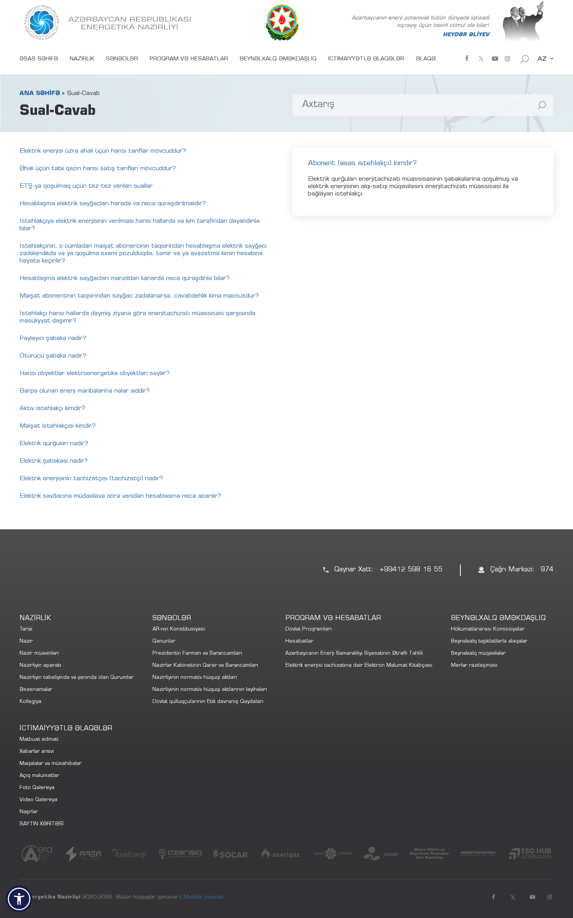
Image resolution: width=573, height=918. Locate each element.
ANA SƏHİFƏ (39, 93)
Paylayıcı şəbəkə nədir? (52, 338)
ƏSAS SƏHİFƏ (38, 59)
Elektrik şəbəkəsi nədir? (53, 461)
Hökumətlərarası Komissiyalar (488, 629)
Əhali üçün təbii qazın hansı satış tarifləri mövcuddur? (97, 169)
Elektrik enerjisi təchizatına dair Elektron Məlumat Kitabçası (358, 665)
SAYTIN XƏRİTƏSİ (41, 824)
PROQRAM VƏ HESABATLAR (189, 59)
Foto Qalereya (37, 788)
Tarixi (25, 629)
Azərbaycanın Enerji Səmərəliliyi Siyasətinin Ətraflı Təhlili (354, 653)
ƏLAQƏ (426, 59)
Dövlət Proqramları (308, 629)
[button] (19, 899)
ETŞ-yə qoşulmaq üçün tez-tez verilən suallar (86, 186)
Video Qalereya (38, 800)
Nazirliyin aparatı (40, 665)
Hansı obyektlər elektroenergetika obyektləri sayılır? (94, 373)
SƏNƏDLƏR (122, 59)
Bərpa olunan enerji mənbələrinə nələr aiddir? (84, 391)
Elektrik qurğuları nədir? (53, 443)
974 (547, 570)
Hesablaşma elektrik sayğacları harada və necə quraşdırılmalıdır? (112, 204)
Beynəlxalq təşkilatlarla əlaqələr (489, 641)
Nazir (26, 641)
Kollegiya (30, 702)
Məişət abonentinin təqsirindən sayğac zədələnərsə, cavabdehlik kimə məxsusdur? (139, 296)
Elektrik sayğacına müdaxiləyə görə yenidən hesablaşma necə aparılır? (120, 496)
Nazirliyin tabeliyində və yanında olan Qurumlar (76, 677)
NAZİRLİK (82, 59)
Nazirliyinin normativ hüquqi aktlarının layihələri (209, 689)
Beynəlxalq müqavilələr (478, 653)
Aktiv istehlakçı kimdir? (52, 408)
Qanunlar (163, 641)
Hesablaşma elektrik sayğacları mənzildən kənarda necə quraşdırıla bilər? (124, 278)
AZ (542, 59)
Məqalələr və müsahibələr (50, 763)
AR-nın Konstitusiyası (178, 629)
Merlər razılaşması (474, 665)
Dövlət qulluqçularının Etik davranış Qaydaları (208, 702)
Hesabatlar (299, 641)
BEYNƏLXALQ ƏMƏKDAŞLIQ (278, 59)
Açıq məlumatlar (39, 776)
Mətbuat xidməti (38, 739)
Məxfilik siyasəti (203, 897)
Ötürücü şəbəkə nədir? (52, 356)
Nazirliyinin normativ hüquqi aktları (194, 677)
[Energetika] (109, 22)
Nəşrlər (28, 812)
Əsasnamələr (35, 689)
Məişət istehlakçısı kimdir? (57, 426)
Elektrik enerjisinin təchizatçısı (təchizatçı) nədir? (91, 479)
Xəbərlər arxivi (36, 751)
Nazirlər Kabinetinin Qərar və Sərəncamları (205, 665)
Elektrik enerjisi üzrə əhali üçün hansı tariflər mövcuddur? (102, 151)
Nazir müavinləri (39, 653)
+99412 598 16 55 (411, 570)
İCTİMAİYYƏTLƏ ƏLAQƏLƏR (366, 59)
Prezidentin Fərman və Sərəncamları (197, 653)
